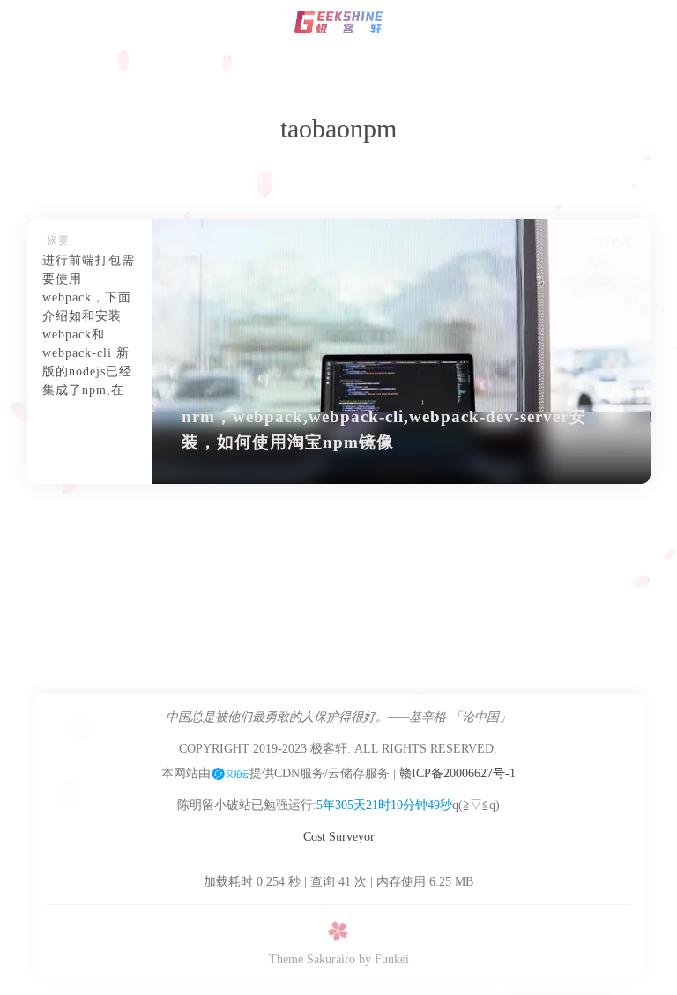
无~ (595, 261)
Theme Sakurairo (312, 959)
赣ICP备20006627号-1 (457, 773)
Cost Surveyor (339, 836)
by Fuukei (384, 959)
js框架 (601, 280)
